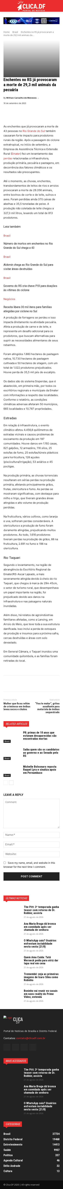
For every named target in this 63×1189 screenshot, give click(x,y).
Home (7, 32)
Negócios (9, 299)
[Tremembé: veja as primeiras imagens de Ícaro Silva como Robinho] (12, 979)
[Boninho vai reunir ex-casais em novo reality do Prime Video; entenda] (12, 995)
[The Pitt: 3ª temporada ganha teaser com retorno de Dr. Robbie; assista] (12, 911)
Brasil (15, 32)
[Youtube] (32, 1047)
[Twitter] (15, 684)
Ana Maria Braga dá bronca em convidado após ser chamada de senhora (40, 926)
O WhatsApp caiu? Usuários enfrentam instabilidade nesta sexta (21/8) (40, 943)
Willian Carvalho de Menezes (21, 97)
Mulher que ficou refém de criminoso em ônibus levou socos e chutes (17, 706)
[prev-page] (6, 782)
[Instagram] (15, 1047)
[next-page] (11, 782)
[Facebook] (7, 684)
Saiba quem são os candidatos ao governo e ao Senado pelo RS (41, 752)
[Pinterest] (23, 684)
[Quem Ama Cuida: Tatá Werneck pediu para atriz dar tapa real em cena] (12, 962)
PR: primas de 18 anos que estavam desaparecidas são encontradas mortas (40, 735)
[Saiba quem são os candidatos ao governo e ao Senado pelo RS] (12, 754)
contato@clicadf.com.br (30, 1038)
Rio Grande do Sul (34, 131)
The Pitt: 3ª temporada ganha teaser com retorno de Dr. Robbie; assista (41, 910)
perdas (8, 158)
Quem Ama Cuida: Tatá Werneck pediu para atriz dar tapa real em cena (41, 960)
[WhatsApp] (31, 684)
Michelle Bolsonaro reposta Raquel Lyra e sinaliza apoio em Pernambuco (39, 769)
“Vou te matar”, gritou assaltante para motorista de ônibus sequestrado (47, 708)
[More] (39, 684)
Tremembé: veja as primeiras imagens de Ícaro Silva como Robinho (41, 977)
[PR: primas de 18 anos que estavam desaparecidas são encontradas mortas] (12, 737)
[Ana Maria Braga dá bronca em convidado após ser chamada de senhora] (12, 928)
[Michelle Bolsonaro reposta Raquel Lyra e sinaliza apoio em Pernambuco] (12, 771)
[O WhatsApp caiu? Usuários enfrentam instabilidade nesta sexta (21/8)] (12, 945)
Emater (16, 153)
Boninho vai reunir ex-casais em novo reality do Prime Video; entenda (41, 994)
